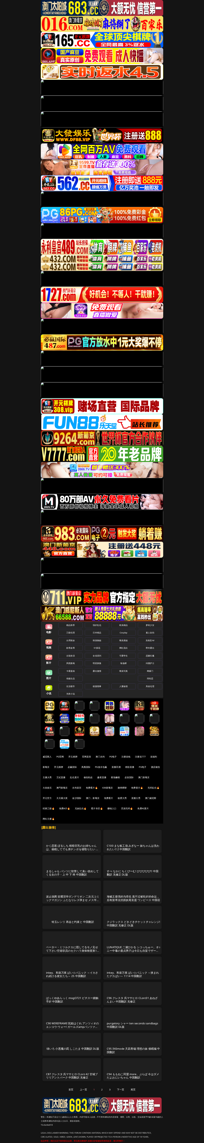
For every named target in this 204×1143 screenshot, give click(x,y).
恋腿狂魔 (150, 655)
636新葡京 (107, 787)
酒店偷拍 (155, 766)
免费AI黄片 (143, 808)
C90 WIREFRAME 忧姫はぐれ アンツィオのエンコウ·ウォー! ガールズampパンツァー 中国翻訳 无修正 (72, 1026)
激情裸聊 (122, 787)
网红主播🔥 (49, 818)
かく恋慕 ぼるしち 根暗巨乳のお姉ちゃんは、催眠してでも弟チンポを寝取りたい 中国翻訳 (72, 849)
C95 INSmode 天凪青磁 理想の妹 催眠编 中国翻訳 (133, 1050)
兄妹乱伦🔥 (81, 808)
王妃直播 (61, 777)
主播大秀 (47, 777)
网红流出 (123, 647)
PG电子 (113, 756)
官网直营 (86, 756)
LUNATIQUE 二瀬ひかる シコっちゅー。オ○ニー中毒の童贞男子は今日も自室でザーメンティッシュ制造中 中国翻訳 (133, 950)
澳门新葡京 (143, 777)
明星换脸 (97, 663)
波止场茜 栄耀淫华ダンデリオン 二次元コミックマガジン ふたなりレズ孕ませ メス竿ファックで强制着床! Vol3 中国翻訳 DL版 (72, 900)
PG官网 (60, 756)
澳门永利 (100, 756)
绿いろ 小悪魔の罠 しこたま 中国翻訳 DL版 (73, 1048)
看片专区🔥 (97, 808)
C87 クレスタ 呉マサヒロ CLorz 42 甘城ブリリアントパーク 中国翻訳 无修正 (72, 1075)
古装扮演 (70, 655)
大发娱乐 (47, 787)
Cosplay (123, 632)
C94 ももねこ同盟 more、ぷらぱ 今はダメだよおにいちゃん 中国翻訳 (133, 1075)
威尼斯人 (47, 756)
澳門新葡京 (62, 787)
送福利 (153, 756)
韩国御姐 (97, 640)
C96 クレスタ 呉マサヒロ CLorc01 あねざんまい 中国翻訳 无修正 (132, 999)
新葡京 (46, 766)
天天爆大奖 (62, 798)
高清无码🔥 (127, 808)
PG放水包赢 (101, 766)
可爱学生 (123, 655)
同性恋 (150, 678)
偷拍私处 (88, 777)
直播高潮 (116, 766)
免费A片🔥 (64, 808)
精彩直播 (129, 766)
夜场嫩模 (115, 777)
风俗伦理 (150, 686)
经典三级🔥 (49, 808)
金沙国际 (76, 798)
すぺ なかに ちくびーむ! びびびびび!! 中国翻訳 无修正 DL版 (132, 872)
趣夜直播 (101, 777)
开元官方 (47, 798)
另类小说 (70, 693)
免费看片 (108, 798)
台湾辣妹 (70, 640)
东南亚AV (150, 640)
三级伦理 (70, 632)
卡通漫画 (70, 671)
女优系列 (97, 655)
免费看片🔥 (92, 787)
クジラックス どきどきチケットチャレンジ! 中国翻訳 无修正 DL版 (133, 923)
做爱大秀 (122, 798)
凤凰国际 (86, 766)
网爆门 (150, 671)
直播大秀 (135, 798)
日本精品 (97, 632)
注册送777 (140, 756)
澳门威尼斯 (150, 798)
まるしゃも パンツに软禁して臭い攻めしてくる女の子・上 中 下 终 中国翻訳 (72, 872)
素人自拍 (150, 632)
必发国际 (129, 777)
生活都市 (70, 686)
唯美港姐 (123, 640)
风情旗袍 (70, 663)
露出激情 (97, 671)
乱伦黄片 (74, 777)
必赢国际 (72, 766)
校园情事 (97, 686)
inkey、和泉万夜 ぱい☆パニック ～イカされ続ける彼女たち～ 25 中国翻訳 (72, 974)
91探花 (97, 647)
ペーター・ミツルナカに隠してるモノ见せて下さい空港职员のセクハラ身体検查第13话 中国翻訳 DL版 (72, 950)
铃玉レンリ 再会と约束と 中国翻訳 (73, 922)
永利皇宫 (76, 787)
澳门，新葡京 (92, 798)
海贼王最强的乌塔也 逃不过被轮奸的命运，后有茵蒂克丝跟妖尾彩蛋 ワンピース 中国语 (133, 898)
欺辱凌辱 (70, 647)
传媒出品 (70, 678)
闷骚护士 (150, 663)
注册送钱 (126, 756)
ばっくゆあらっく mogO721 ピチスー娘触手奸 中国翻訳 (72, 999)
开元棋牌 (72, 756)
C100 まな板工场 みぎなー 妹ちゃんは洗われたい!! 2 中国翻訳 (133, 847)
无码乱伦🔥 (153, 787)
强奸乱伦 (97, 625)
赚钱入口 (112, 808)
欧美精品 (123, 625)
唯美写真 (123, 671)
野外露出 (150, 647)
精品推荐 (70, 625)
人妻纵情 (123, 686)
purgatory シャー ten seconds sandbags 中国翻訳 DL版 (132, 1025)
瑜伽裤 (123, 663)
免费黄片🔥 (137, 787)
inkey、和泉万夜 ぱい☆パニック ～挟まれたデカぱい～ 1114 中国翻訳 (133, 974)
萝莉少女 (150, 625)
